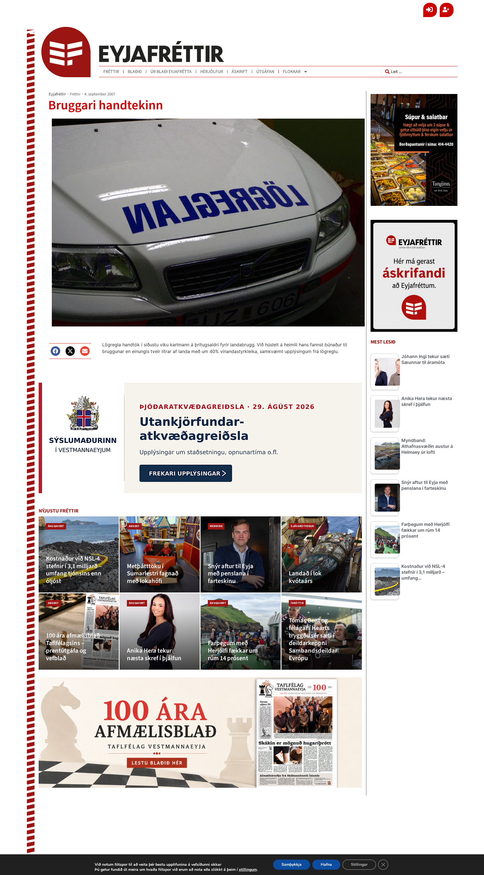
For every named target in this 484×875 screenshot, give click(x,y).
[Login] (430, 10)
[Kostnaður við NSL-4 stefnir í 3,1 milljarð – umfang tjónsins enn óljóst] (79, 554)
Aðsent (134, 526)
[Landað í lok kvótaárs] (321, 554)
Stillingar (359, 864)
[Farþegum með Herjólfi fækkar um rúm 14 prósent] (241, 631)
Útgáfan (265, 72)
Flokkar (292, 72)
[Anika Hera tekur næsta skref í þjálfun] (160, 631)
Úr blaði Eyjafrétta (171, 72)
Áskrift (240, 72)
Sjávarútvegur (302, 526)
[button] (55, 351)
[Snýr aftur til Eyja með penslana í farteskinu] (241, 554)
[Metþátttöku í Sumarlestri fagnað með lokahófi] (160, 554)
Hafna (326, 864)
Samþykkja (291, 864)
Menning (216, 526)
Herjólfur (211, 72)
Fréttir (111, 72)
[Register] (446, 10)
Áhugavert (56, 526)
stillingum (248, 869)
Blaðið (135, 72)
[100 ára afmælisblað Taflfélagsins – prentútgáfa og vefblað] (79, 631)
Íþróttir (297, 603)
